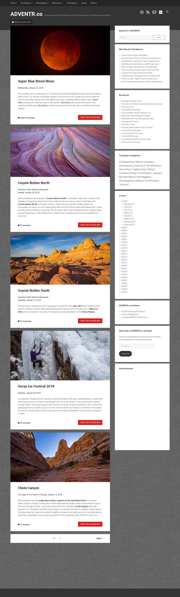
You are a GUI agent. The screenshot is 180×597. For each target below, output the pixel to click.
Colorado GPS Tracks (130, 122)
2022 (125, 236)
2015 (125, 257)
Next (99, 538)
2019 (125, 245)
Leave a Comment (27, 118)
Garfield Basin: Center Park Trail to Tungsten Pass (140, 61)
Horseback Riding (127, 173)
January (130, 225)
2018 (125, 248)
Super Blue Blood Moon (60, 50)
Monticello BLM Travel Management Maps (138, 119)
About (83, 3)
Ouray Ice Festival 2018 (60, 355)
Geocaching (124, 169)
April (129, 216)
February (130, 222)
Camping (148, 162)
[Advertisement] (142, 409)
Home (13, 3)
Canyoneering (125, 165)
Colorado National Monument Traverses (137, 127)
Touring (122, 184)
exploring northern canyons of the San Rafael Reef (62, 500)
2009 (125, 274)
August (130, 204)
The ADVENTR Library (130, 136)
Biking (139, 162)
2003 (125, 292)
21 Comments (25, 321)
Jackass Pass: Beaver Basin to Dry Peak (137, 73)
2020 (125, 242)
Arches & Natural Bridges (131, 130)
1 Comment (25, 525)
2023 (125, 233)
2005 (125, 286)
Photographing (126, 180)
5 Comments (25, 225)
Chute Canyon (60, 457)
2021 (125, 239)
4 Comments (25, 423)
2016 (125, 254)
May (129, 213)
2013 (125, 263)
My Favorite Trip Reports (131, 142)
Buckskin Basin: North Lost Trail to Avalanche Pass (141, 58)
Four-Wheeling (152, 165)
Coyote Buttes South (56, 198)
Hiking (150, 169)
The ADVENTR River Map (131, 110)
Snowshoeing (151, 180)
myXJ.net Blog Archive (130, 314)
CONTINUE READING (91, 118)
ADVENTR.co (26, 14)
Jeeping (156, 173)
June (129, 210)
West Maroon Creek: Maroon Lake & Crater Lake (140, 64)
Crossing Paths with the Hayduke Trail (136, 113)
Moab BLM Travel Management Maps (136, 116)
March (129, 219)
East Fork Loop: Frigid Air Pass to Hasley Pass (139, 79)
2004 (125, 289)
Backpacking (128, 162)
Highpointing (139, 169)
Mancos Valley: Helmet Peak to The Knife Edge (139, 67)
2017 (125, 251)
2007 (125, 280)
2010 (125, 271)
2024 (125, 230)
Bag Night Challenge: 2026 (132, 101)
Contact (93, 3)
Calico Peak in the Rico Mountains (135, 55)
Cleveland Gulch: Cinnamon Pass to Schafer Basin (141, 76)
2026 (126, 201)
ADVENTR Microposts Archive (133, 311)
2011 (125, 269)
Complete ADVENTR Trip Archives (134, 317)
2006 (125, 283)
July (129, 207)
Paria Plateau (88, 312)
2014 (125, 260)
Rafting (138, 180)
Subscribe (125, 354)
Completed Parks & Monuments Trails (136, 139)
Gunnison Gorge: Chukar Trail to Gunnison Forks (140, 70)
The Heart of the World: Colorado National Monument (142, 104)
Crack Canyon (81, 506)
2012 (125, 266)
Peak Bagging (142, 177)
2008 (125, 277)
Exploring (138, 165)
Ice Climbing (144, 173)
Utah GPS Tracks (128, 124)
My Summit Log (128, 107)
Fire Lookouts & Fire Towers (132, 133)
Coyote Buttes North (60, 152)
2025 (125, 227)
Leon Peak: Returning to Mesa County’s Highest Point (142, 82)
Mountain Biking (126, 177)
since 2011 (78, 306)
